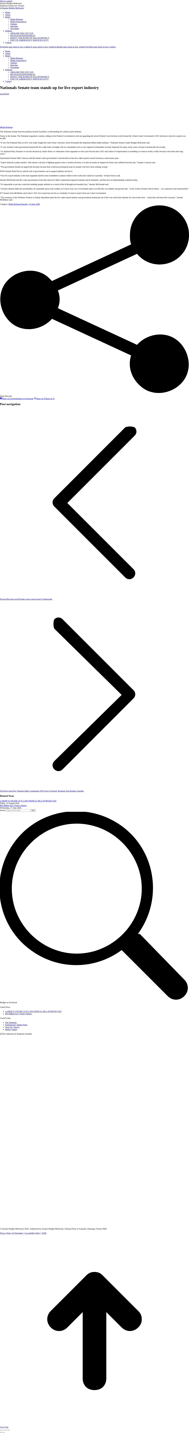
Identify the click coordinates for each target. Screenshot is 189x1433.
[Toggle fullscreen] (6, 1430)
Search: (3, 810)
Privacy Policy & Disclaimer (11, 1233)
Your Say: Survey (12, 1027)
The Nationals (11, 1022)
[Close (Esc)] (1, 1430)
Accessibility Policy (32, 1233)
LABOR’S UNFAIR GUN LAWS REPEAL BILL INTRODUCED (28, 801)
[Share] (4, 1430)
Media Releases (6, 127)
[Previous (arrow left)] (1, 1432)
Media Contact (11, 1029)
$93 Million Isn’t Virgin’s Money (13, 805)
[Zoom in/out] (9, 1430)
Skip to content (6, 1)
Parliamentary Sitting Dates (16, 1025)
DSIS (44, 1233)
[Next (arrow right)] (4, 1432)
